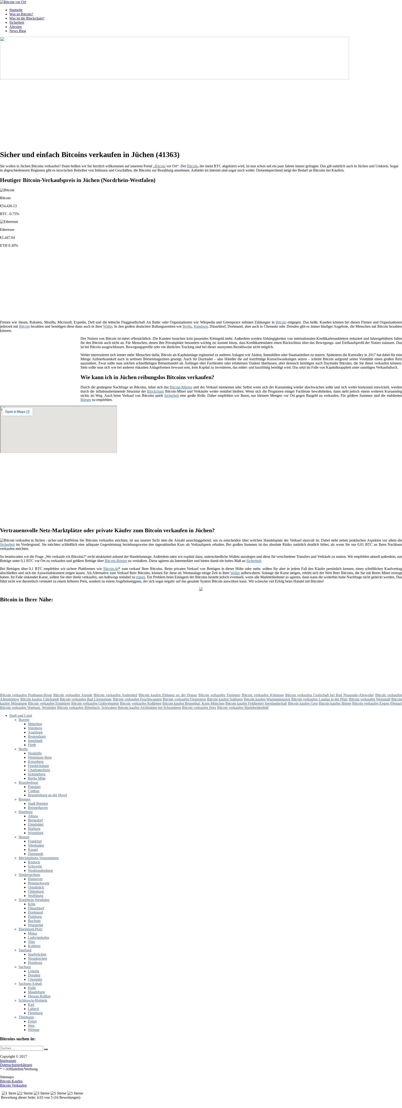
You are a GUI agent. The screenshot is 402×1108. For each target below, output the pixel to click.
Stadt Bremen (38, 803)
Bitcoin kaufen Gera (303, 703)
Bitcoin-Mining (181, 387)
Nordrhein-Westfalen (34, 900)
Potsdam (34, 787)
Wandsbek (35, 833)
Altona (33, 816)
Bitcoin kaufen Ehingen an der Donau (168, 695)
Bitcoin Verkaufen (13, 1085)
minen (140, 577)
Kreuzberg (36, 762)
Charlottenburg (39, 770)
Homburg (35, 963)
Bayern (24, 720)
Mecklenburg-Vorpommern (39, 858)
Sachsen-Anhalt (30, 984)
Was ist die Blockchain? (26, 18)
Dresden (34, 975)
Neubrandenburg (40, 870)
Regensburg (37, 736)
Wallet (107, 326)
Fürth (32, 745)
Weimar (33, 1030)
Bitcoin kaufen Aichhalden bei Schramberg (149, 708)
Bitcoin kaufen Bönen (335, 703)
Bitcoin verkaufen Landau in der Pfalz (319, 699)
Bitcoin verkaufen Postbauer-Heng (26, 695)
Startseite (16, 10)
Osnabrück (36, 887)
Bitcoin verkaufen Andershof (115, 695)
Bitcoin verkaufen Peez (199, 708)
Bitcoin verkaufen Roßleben (140, 703)
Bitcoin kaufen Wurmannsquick (267, 699)
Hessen (24, 837)
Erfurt (32, 1021)
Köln (31, 904)
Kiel (31, 1005)
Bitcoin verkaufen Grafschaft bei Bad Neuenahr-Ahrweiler (329, 695)
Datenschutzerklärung (16, 1065)
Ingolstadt (35, 741)
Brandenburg (28, 783)
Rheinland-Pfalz (30, 929)
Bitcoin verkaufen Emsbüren (49, 703)
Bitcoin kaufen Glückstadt (39, 699)
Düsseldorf (36, 908)
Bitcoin (160, 166)
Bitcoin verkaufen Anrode (72, 695)
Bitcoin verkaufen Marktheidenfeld (242, 708)
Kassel (33, 850)
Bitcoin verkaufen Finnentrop (184, 699)
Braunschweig (38, 883)
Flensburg (35, 1013)
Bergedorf (35, 820)
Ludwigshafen (38, 938)
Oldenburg (36, 891)
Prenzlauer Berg (40, 757)
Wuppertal (35, 925)
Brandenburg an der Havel (47, 795)
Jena (31, 1025)
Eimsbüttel (36, 824)
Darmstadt (35, 854)
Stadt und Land (20, 715)
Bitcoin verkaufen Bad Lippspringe (86, 699)
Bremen (24, 799)
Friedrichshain (38, 766)
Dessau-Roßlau (39, 996)
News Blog (17, 31)
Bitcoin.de (110, 569)
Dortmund (35, 912)
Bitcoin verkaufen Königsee (263, 695)
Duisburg (35, 917)
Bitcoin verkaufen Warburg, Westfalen (28, 708)
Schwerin (35, 866)
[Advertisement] (143, 112)
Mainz (32, 933)
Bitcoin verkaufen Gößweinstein (95, 703)
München (35, 724)
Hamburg (201, 326)
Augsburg (35, 732)
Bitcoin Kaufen (11, 1081)
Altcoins (15, 27)
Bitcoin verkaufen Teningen (219, 695)
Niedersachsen (29, 875)
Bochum (34, 921)
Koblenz (34, 946)
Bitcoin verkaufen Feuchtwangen (137, 699)
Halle (32, 988)
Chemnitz (35, 979)
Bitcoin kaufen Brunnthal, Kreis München (193, 703)
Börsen (85, 400)
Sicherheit (16, 22)
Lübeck (33, 1009)
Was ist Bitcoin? (21, 14)
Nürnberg (35, 728)
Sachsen (25, 967)
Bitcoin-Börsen (116, 561)
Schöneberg (36, 774)
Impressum (8, 1061)
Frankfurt (35, 841)
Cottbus (33, 791)
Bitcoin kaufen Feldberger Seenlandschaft (256, 703)
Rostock (34, 862)
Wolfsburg (35, 896)
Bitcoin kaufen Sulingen (225, 699)
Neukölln (35, 753)
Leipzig (33, 971)
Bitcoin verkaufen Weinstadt (369, 699)
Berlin (187, 326)
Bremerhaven (38, 808)
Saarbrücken (37, 954)
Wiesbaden (36, 845)
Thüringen (26, 1017)
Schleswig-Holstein (33, 1000)
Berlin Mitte (37, 778)
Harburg (34, 829)
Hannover (35, 879)
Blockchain (155, 391)
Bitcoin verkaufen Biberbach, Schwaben (87, 708)
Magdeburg (36, 992)
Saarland (25, 950)
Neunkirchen (37, 958)
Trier (31, 942)
